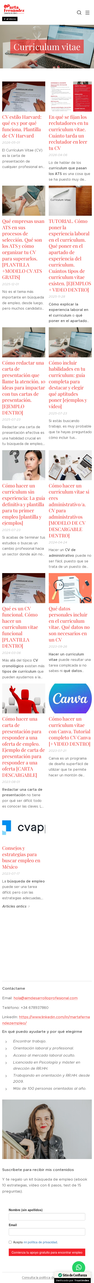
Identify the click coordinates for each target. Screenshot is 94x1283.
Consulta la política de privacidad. (47, 1278)
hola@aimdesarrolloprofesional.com (46, 998)
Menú (87, 12)
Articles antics (14, 906)
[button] (78, 12)
